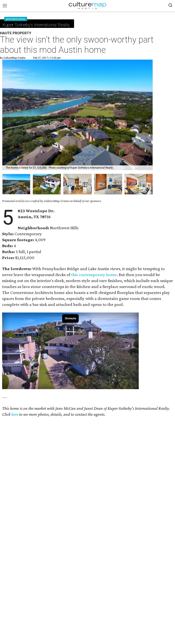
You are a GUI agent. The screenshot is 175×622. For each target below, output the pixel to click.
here (14, 414)
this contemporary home (94, 274)
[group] (16, 184)
